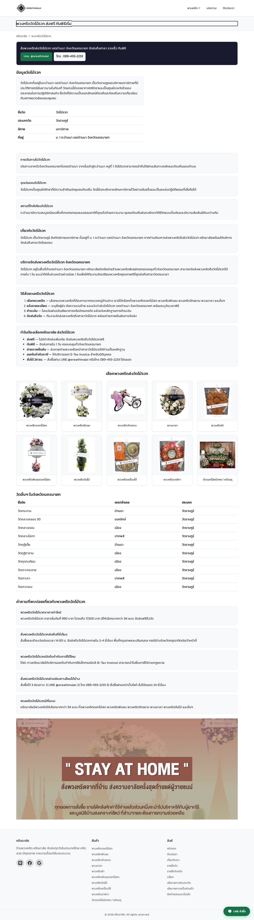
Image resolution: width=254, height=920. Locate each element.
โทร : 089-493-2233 (69, 56)
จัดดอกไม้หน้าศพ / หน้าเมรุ (106, 900)
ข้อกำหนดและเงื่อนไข (178, 894)
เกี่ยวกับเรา (173, 860)
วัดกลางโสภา (26, 536)
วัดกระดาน (24, 510)
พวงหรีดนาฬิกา (100, 894)
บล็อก (170, 877)
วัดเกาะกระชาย (27, 569)
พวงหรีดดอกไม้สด (102, 848)
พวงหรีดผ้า (98, 871)
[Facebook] (30, 863)
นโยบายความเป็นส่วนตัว (180, 888)
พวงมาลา (97, 866)
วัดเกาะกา (24, 578)
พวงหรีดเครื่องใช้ (101, 888)
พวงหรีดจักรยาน (101, 860)
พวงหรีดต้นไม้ (99, 883)
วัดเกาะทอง (25, 586)
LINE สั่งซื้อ (239, 911)
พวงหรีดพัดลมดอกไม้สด (105, 877)
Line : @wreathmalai (36, 56)
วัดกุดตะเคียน (26, 561)
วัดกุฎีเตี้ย (24, 544)
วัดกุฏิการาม (26, 553)
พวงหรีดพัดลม (100, 854)
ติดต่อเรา (229, 8)
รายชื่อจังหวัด (174, 871)
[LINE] (20, 863)
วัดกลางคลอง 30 (29, 519)
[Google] (39, 863)
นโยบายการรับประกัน (179, 883)
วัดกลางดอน (26, 527)
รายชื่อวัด (172, 866)
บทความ (211, 8)
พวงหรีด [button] (192, 8)
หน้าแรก (171, 848)
